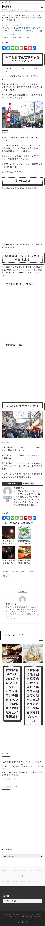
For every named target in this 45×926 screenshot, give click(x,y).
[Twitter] (4, 497)
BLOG (17, 15)
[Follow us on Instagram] (10, 2)
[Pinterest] (7, 500)
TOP (11, 15)
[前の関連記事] (36, 638)
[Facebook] (7, 497)
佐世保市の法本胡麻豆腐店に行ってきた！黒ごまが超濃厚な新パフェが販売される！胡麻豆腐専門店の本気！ (33, 695)
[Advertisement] (22, 818)
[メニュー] (42, 7)
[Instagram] (10, 497)
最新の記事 (29, 483)
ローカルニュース (29, 15)
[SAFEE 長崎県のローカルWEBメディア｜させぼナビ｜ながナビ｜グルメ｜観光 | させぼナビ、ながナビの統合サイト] (6, 6)
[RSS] (2, 2)
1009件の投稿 (11, 618)
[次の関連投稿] (41, 638)
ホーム (4, 15)
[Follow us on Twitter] (6, 2)
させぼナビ (7, 37)
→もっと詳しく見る (9, 779)
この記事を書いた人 (12, 483)
